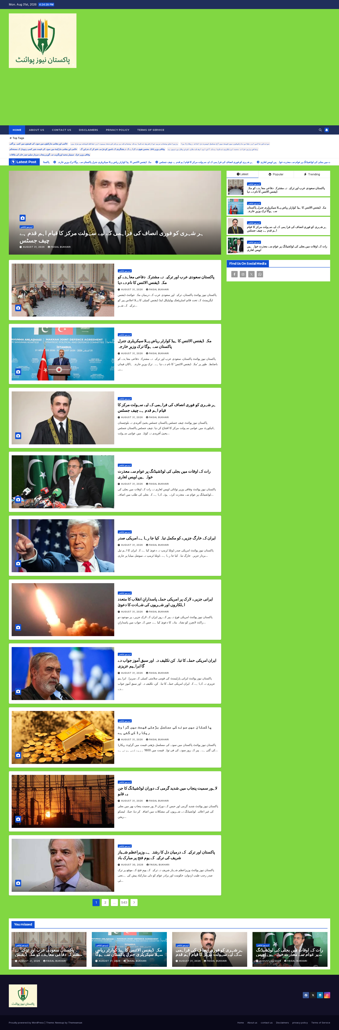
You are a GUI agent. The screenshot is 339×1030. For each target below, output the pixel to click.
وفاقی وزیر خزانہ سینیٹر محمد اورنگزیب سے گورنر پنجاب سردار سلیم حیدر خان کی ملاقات (50, 154)
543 (124, 902)
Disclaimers (88, 130)
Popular (278, 174)
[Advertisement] (169, 99)
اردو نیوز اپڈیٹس (26, 234)
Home (17, 130)
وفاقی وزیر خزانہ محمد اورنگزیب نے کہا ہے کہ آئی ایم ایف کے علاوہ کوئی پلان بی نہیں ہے (213, 149)
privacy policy (117, 130)
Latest (244, 174)
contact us (61, 130)
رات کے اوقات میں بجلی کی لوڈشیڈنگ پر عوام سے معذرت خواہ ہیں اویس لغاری (289, 954)
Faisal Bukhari (61, 247)
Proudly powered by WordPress (26, 1022)
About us (36, 130)
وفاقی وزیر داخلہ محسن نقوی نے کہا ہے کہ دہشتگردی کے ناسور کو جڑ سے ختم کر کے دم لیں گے (122, 149)
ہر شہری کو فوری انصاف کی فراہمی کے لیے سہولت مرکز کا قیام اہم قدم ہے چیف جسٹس (209, 954)
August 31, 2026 (34, 247)
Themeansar (75, 1022)
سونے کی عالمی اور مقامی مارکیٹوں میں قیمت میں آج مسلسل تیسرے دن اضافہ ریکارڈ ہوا (225, 143)
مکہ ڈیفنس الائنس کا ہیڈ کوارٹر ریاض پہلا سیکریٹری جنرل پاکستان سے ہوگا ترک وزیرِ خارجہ (128, 954)
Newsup (59, 1022)
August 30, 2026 (132, 864)
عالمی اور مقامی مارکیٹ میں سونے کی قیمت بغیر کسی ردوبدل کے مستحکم (43, 149)
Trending (313, 174)
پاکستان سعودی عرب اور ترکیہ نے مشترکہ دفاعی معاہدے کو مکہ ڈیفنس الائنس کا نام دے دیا (48, 954)
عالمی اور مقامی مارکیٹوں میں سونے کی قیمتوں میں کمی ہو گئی (39, 143)
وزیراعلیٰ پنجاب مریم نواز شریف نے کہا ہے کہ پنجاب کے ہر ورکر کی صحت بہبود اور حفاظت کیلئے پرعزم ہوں (124, 143)
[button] (320, 130)
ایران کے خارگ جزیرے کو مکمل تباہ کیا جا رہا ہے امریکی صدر (91, 240)
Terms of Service (150, 130)
